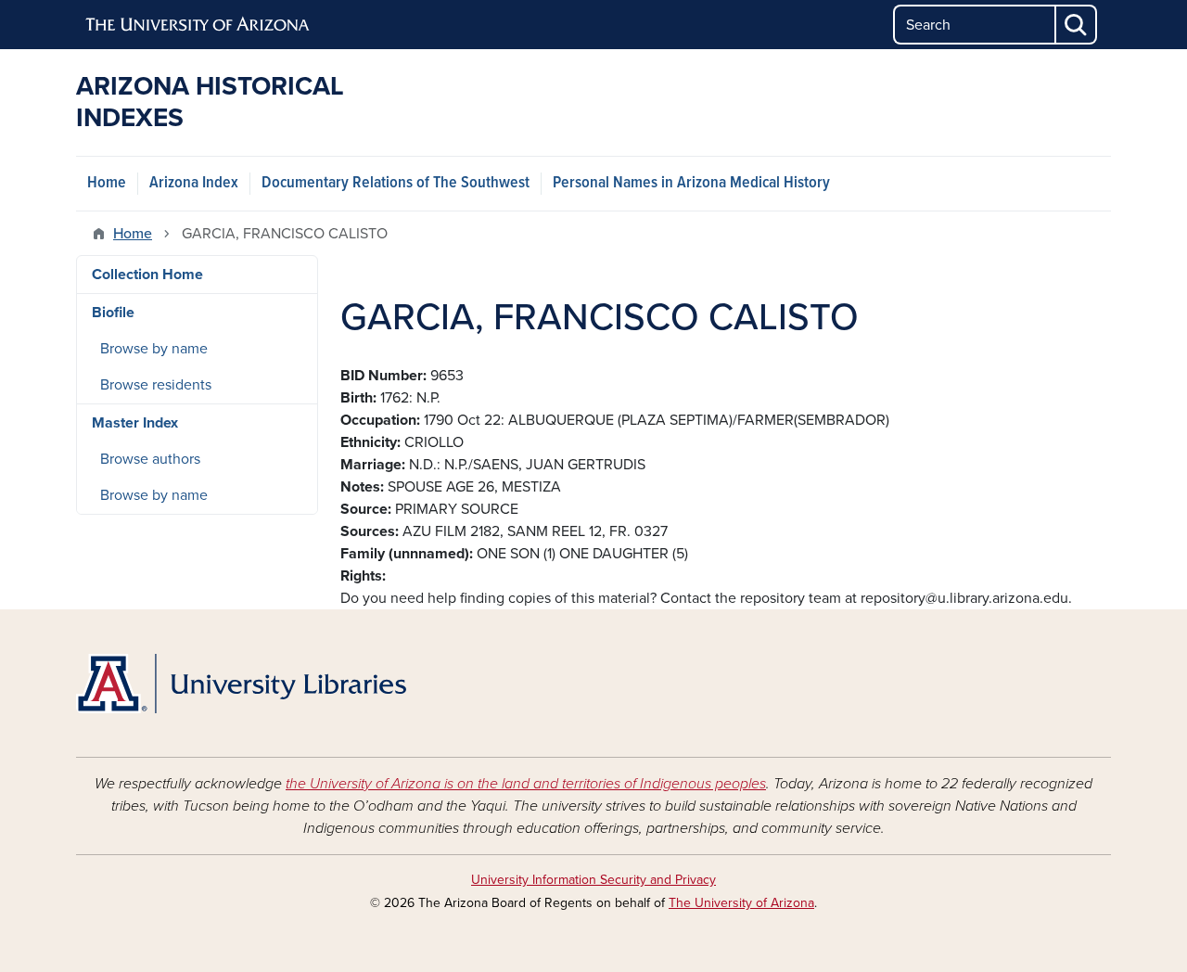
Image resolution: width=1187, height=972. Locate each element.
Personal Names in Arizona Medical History (691, 183)
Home (106, 183)
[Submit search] (1076, 25)
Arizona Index (193, 183)
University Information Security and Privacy (593, 880)
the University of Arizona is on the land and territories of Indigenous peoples (526, 783)
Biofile (113, 312)
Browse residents (155, 385)
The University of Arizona (741, 903)
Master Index (135, 423)
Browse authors (150, 459)
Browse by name (154, 348)
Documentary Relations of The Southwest (396, 183)
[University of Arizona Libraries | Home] (241, 683)
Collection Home (147, 274)
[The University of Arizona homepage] (198, 25)
